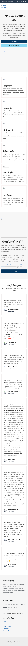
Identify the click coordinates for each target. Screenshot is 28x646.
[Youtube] (6, 596)
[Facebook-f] (4, 596)
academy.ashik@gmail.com (15, 613)
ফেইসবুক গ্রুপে (9, 265)
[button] (26, 6)
